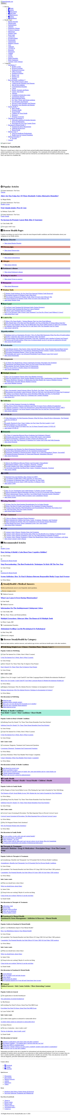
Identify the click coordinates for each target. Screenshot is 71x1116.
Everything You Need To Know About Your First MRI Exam (18, 1008)
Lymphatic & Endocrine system (21, 95)
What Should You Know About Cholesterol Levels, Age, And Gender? (26, 523)
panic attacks (6, 977)
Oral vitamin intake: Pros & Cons (13, 208)
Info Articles (8, 1077)
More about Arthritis (10, 469)
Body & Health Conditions (16, 80)
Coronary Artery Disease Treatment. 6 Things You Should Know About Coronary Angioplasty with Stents (37, 537)
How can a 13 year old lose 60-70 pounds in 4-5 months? (19, 704)
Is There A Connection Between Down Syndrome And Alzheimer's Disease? (28, 435)
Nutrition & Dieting (17, 73)
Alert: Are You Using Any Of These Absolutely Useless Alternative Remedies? (30, 196)
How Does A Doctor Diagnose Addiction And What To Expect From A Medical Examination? (33, 406)
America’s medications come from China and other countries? (21, 1041)
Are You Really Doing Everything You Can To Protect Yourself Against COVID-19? (30, 426)
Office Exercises (16, 71)
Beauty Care (15, 75)
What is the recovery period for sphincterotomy (16, 775)
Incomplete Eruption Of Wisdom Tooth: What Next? (21, 295)
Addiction (11, 46)
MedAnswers (14, 15)
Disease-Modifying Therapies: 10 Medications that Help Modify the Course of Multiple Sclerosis (34, 380)
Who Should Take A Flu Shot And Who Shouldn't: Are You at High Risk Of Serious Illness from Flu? (35, 323)
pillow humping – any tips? (11, 839)
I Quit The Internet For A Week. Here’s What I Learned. (17, 657)
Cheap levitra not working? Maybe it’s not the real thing (17, 895)
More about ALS (9, 397)
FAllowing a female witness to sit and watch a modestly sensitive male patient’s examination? (30, 1046)
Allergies (10, 26)
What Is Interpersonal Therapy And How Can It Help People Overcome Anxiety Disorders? (32, 494)
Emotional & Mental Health (9, 561)
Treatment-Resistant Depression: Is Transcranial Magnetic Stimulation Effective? (29, 454)
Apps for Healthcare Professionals (22, 133)
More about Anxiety (10, 497)
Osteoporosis (12, 41)
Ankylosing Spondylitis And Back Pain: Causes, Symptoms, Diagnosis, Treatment (30, 468)
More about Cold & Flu (11, 328)
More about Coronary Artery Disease (15, 539)
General (10, 140)
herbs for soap (7, 700)
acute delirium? (7, 974)
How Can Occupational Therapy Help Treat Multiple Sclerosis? (24, 376)
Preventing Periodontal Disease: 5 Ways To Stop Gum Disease (24, 352)
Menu (4, 3)
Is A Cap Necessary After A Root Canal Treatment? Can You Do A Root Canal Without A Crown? (34, 312)
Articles (11, 10)
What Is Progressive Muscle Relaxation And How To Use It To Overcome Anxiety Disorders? (33, 492)
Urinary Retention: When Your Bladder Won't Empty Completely (20, 758)
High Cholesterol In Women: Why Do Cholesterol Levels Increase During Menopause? (31, 521)
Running (14, 78)
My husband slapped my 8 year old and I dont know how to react (22, 980)
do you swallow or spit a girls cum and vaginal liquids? (19, 836)
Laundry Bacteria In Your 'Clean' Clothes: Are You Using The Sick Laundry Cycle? (30, 423)
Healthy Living (16, 66)
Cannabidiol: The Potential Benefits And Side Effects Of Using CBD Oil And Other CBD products (30, 872)
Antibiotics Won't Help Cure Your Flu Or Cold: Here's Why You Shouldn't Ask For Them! (32, 326)
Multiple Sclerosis (13, 43)
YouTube (9, 1069)
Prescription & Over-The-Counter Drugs (24, 123)
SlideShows (13, 18)
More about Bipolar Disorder (12, 243)
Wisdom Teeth (12, 33)
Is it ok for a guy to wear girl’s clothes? (14, 1048)
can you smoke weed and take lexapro (14, 975)
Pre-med (14, 138)
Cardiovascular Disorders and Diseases (23, 83)
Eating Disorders (13, 58)
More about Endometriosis (12, 257)
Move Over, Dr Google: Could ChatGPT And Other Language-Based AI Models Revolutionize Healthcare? (32, 680)
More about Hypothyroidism (12, 341)
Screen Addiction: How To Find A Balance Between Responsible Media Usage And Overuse (35, 576)
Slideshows (7, 1082)
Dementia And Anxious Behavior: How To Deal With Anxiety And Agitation (28, 437)
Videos (12, 16)
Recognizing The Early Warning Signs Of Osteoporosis (22, 366)
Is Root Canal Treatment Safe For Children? (19, 310)
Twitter (8, 1067)
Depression (11, 51)
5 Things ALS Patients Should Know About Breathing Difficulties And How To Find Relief (33, 394)
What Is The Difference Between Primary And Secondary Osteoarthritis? (27, 463)
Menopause (11, 31)
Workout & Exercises (18, 70)
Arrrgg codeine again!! (9, 912)
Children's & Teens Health (19, 113)
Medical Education (14, 136)
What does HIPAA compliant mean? (13, 1045)
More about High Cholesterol (13, 525)
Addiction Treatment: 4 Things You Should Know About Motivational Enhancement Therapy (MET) (35, 407)
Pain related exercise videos (20, 81)
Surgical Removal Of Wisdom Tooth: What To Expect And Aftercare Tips (27, 298)
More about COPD (10, 483)
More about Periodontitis (11, 355)
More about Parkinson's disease (13, 272)
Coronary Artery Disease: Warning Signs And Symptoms (22, 532)
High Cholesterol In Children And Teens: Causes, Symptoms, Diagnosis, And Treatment (31, 520)
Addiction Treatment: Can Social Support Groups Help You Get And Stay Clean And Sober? (33, 409)
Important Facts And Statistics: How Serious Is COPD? (22, 477)
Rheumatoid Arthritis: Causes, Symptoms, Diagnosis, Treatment (24, 464)
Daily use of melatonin (9, 911)
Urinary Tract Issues (18, 91)
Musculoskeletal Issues (18, 98)
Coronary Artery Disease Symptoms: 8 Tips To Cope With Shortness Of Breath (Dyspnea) (32, 535)
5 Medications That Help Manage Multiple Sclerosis (21, 381)
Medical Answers (9, 1079)
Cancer (14, 88)
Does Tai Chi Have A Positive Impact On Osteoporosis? (22, 367)
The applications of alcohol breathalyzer (12, 999)
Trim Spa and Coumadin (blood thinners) (15, 705)
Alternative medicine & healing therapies (24, 120)
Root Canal (11, 35)
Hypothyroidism (13, 38)
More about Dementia (10, 442)
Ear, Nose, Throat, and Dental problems (23, 100)
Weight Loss (15, 76)
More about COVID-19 (11, 428)
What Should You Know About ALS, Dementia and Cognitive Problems (27, 395)
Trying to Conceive (13, 30)
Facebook (9, 1065)
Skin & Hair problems (18, 85)
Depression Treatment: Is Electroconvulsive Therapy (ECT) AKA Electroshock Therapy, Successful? (35, 452)
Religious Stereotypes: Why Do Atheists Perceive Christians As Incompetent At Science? (27, 690)
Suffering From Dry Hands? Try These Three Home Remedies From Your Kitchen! (25, 725)
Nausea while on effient (10, 909)
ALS (9, 45)
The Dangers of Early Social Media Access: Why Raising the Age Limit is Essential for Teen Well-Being (31, 793)
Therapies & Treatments (15, 118)
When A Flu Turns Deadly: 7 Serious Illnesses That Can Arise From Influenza (28, 321)
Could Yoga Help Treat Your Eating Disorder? (19, 509)
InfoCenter (13, 13)
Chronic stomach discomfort (11, 773)
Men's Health (16, 108)
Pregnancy (15, 115)
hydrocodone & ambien (10, 979)
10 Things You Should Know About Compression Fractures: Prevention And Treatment (31, 362)
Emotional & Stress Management (21, 126)
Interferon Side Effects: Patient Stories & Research (19, 1091)
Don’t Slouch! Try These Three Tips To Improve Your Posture (19, 667)
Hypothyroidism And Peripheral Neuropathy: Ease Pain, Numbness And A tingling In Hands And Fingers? (37, 338)
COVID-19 (11, 48)
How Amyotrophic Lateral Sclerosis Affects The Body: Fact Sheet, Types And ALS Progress (33, 390)
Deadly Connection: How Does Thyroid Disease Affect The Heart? (25, 336)
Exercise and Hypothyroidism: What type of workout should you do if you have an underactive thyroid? (36, 340)
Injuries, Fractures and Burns (20, 90)
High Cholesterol (13, 60)
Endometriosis (12, 25)
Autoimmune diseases (18, 96)
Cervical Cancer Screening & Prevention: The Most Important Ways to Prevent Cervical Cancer (29, 816)
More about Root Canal (11, 314)
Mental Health (16, 130)
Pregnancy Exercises (18, 116)
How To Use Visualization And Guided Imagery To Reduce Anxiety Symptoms (29, 490)
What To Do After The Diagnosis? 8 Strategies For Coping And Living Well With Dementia (33, 440)
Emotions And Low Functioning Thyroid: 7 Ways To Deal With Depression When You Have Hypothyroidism (38, 335)
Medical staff (8, 1104)
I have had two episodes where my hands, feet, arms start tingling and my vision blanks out (29, 771)
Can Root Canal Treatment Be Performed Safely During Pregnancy (25, 307)
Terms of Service (9, 1105)
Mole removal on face (9, 707)
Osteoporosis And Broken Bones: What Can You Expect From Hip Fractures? (28, 364)
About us (7, 1100)
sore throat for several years (11, 768)
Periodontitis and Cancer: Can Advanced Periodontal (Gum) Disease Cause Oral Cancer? (32, 354)
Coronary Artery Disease (15, 61)
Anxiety (10, 56)
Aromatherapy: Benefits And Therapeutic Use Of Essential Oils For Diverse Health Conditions (28, 863)
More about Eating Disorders (12, 511)
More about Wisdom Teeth (12, 300)
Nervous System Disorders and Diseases (23, 103)
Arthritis (10, 53)
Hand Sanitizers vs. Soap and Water (16, 425)
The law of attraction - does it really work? (13, 1031)
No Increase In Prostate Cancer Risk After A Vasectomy (22, 220)
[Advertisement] (35, 171)
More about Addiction (10, 411)
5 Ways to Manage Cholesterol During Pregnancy (20, 518)
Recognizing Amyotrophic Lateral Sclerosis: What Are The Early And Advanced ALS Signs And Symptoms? (38, 392)
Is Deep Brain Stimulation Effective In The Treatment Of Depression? (26, 451)
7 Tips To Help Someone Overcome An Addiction (20, 404)
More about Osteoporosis (11, 369)
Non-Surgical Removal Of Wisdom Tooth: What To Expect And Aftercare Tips (29, 297)
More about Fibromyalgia (11, 250)
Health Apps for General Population (22, 135)
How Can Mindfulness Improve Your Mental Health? (16, 931)
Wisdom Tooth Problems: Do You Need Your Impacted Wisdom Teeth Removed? (29, 293)
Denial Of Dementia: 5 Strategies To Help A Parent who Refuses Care (26, 438)
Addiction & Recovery (18, 128)
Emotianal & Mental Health (16, 125)
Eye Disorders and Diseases (20, 101)
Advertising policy (9, 1107)
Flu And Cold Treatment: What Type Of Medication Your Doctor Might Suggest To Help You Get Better (36, 324)
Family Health (12, 106)
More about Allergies (10, 265)
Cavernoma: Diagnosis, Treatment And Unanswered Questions (19, 748)
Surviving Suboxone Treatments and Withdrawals (18, 1093)
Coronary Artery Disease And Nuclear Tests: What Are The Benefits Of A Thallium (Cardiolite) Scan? (35, 534)
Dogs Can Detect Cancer (10, 770)
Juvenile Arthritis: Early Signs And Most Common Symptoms (24, 466)
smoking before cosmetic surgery (12, 702)
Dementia (11, 50)
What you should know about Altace (11, 886)
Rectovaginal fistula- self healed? (12, 838)
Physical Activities (17, 68)
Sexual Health (16, 111)
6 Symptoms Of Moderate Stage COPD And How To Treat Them (25, 480)
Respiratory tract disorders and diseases (23, 105)
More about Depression (11, 456)
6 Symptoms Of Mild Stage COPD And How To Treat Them (23, 478)
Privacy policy (8, 1102)
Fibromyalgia (12, 23)
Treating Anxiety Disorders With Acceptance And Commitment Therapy (27, 495)
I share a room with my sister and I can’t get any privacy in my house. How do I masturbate (29, 841)
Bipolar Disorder (13, 21)
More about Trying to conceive (13, 279)
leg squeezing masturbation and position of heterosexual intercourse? (23, 843)
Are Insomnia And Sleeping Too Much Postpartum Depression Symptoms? (27, 449)
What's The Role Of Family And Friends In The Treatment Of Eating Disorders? (29, 506)
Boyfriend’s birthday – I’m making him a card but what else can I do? (23, 1043)
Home (11, 8)
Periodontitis (11, 40)
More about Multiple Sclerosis (13, 383)
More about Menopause (11, 286)
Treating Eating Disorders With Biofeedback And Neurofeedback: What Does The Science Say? (34, 508)
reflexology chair (8, 906)
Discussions (13, 11)
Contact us (7, 1109)
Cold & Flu (11, 36)
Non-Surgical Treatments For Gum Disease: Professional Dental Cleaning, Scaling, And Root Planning (36, 350)
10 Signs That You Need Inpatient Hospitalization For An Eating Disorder (27, 504)
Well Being (11, 65)
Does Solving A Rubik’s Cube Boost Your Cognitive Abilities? (24, 552)
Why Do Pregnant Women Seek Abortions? (13, 825)
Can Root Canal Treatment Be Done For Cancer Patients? (22, 309)
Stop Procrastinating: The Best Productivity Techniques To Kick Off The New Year (32, 564)
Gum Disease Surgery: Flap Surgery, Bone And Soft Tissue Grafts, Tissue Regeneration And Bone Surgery (37, 349)
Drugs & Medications (18, 121)
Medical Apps (12, 131)
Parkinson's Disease (14, 28)
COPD (10, 55)
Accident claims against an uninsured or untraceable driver (18, 1022)
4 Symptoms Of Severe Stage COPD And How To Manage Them (25, 482)
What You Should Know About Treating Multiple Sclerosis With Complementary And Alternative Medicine (37, 378)
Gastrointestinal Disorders (19, 86)
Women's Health (16, 110)
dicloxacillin (6, 907)
